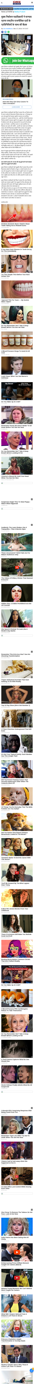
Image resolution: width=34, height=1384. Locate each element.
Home (3, 12)
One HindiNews (7, 28)
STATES (9, 12)
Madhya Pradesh (19, 12)
